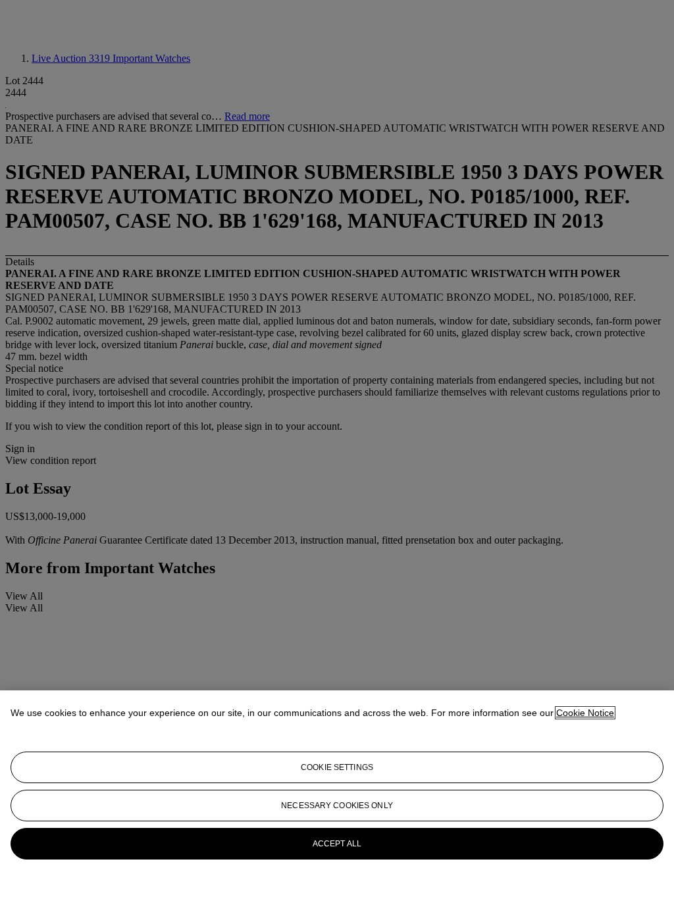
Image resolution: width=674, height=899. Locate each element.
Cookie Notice (585, 712)
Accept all (337, 843)
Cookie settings (337, 767)
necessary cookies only (337, 805)
